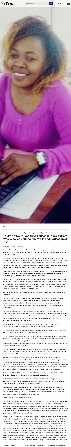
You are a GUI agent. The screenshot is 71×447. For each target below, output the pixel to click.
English (58, 3)
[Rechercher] (51, 3)
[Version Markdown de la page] (46, 233)
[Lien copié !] (29, 233)
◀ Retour (6, 227)
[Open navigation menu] (68, 3)
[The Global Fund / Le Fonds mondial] (7, 3)
